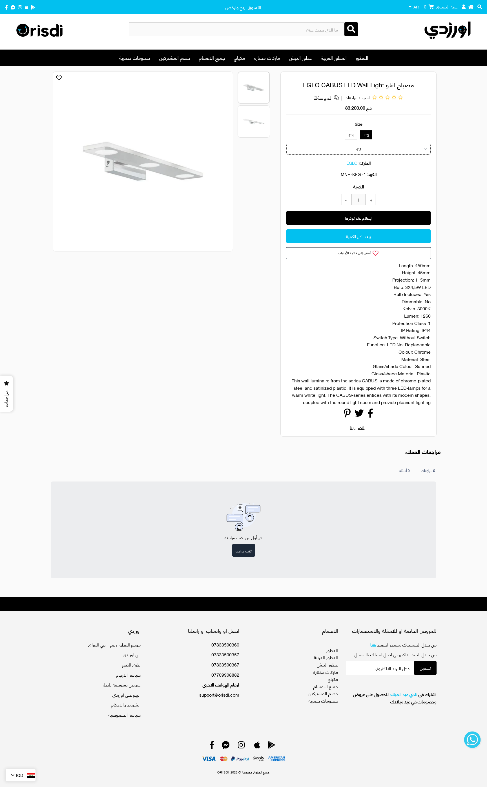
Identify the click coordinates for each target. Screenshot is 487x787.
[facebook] (6, 7)
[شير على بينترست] (347, 414)
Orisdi (223, 772)
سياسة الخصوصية (125, 714)
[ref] (13, 7)
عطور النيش (300, 57)
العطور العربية (334, 57)
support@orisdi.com (219, 694)
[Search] (351, 29)
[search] (479, 6)
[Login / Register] (464, 6)
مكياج (239, 57)
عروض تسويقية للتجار (121, 684)
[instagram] (20, 7)
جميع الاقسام (212, 57)
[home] (470, 6)
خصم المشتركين (174, 57)
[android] (33, 7)
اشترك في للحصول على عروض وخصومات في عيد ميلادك (395, 697)
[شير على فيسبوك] (370, 414)
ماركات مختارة (267, 57)
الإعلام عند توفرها (358, 217)
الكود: (372, 174)
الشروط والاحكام (126, 704)
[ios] (26, 7)
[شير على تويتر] (359, 414)
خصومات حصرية (134, 57)
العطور (362, 57)
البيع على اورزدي (126, 694)
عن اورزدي (132, 654)
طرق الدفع (131, 664)
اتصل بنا (357, 427)
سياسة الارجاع (128, 674)
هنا (373, 644)
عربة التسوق (441, 6)
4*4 (351, 135)
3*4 (366, 135)
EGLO (351, 163)
